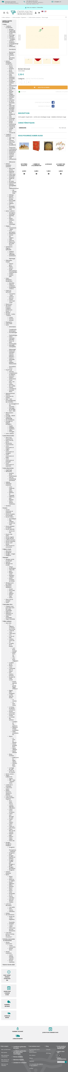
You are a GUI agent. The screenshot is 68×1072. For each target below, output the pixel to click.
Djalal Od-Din (11, 179)
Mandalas (11, 283)
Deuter (11, 589)
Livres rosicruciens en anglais (10, 447)
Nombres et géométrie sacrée (12, 57)
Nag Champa (11, 520)
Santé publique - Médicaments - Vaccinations (12, 363)
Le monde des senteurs (12, 718)
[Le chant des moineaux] (61, 146)
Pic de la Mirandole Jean (11, 103)
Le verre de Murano (13, 740)
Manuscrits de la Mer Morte (12, 243)
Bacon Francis (11, 66)
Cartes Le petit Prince (12, 827)
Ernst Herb (12, 590)
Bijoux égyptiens (11, 882)
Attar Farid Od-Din (12, 142)
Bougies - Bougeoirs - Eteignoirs (9, 844)
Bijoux (10, 736)
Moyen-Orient (11, 573)
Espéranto (12, 429)
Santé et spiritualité (12, 358)
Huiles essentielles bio (13, 733)
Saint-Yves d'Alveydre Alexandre (12, 107)
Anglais (11, 426)
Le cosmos (13, 700)
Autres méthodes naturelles (12, 338)
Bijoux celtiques (13, 748)
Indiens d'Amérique (12, 223)
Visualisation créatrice (12, 288)
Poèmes (11, 318)
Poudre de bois (10, 538)
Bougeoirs (8, 552)
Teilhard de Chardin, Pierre (12, 128)
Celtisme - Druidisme (12, 41)
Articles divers (11, 949)
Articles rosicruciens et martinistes (9, 939)
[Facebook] (60, 1055)
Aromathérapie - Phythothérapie (12, 334)
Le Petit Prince (13, 704)
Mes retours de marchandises (5, 1060)
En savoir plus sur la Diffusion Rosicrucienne (34, 1051)
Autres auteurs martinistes (12, 502)
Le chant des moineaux (60, 164)
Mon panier (4, 1052)
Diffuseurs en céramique (9, 614)
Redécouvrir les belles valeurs (13, 759)
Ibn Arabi (11, 181)
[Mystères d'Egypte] (24, 146)
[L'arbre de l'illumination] (36, 146)
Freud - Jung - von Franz (11, 381)
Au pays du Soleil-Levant (12, 678)
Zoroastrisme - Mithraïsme (12, 160)
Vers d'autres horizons (11, 674)
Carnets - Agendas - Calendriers (12, 806)
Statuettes (12, 911)
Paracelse (11, 100)
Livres (4, 24)
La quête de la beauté (11, 645)
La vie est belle (11, 637)
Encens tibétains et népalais (10, 527)
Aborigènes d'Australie (12, 213)
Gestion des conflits (12, 385)
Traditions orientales (8, 135)
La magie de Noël (11, 768)
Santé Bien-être (7, 604)
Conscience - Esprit (12, 294)
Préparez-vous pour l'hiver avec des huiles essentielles (10, 608)
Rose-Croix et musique (9, 600)
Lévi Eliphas (12, 88)
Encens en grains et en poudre (10, 514)
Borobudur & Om (12, 894)
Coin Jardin (12, 907)
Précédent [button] (19, 37)
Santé (7, 325)
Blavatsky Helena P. (11, 172)
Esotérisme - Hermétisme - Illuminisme (12, 49)
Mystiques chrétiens (12, 96)
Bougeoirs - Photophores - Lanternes (12, 849)
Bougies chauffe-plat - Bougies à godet (11, 862)
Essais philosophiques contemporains (12, 271)
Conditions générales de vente (19, 1047)
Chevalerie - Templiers (12, 38)
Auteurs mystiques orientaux (8, 165)
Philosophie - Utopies (9, 261)
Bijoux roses (10, 891)
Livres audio (9, 323)
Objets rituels (7, 549)
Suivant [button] (65, 37)
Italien (10, 430)
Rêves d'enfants (11, 755)
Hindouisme (12, 233)
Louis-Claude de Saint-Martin (11, 489)
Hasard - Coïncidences (12, 388)
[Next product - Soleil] (66, 17)
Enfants (8, 913)
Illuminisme (9, 471)
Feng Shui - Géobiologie (9, 417)
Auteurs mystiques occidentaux (9, 62)
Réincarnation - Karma (10, 413)
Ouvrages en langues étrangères (9, 423)
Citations (11, 251)
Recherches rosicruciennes (9, 443)
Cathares (11, 36)
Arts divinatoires (10, 420)
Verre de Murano (11, 899)
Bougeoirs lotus (12, 853)
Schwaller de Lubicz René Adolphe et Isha (12, 112)
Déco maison (11, 909)
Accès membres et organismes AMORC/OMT (61, 1047)
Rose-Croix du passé (9, 441)
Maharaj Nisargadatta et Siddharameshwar (12, 186)
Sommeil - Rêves (12, 390)
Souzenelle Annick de (12, 119)
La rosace (48, 164)
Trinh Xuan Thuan (12, 301)
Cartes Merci (11, 824)
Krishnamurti (12, 182)
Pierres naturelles (11, 897)
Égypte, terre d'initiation (12, 692)
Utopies (11, 273)
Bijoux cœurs (10, 877)
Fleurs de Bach (11, 341)
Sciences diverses (11, 297)
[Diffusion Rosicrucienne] (21, 13)
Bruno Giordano (11, 72)
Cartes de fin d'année (12, 771)
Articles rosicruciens (9, 943)
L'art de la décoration (9, 904)
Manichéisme (12, 150)
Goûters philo (11, 275)
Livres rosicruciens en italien (10, 456)
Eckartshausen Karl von (12, 86)
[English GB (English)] (42, 11)
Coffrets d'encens (10, 540)
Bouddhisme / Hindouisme (12, 146)
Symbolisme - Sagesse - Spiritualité (9, 248)
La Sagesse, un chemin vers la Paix (12, 627)
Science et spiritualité (8, 291)
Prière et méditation (12, 285)
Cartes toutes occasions (11, 811)
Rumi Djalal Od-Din (12, 201)
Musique (8, 312)
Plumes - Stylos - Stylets (11, 838)
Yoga (10, 157)
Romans (11, 320)
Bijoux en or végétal (11, 880)
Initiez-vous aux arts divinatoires (12, 929)
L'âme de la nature (9, 788)
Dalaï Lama (12, 174)
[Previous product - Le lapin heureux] (65, 17)
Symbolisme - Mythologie (12, 257)
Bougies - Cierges (10, 554)
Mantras (8, 562)
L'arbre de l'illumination (36, 164)
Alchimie (11, 29)
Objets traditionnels (9, 776)
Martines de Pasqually (11, 494)
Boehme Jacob (11, 69)
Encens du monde (12, 714)
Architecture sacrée (12, 33)
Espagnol (11, 427)
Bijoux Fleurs (10, 888)
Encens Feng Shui (10, 541)
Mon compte (4, 1046)
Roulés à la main (12, 523)
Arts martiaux (11, 139)
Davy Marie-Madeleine (12, 76)
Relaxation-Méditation (9, 586)
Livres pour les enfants (10, 397)
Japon (10, 571)
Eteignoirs (8, 555)
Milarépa (11, 195)
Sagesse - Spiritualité (12, 253)
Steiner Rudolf (11, 122)
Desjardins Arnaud (12, 79)
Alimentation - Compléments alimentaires (12, 329)
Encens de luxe (12, 531)
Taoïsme (11, 155)
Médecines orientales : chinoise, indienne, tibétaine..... (12, 353)
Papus (10, 98)
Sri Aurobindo (12, 205)
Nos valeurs (32, 1055)
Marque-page (11, 834)
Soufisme (11, 153)
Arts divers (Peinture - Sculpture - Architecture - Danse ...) (9, 308)
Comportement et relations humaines (12, 374)
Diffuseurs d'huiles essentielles (13, 729)
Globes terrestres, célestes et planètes (9, 792)
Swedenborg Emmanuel (12, 124)
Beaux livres (9, 304)
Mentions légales (18, 1059)
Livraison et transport (20, 1062)
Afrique (11, 567)
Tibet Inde (11, 569)
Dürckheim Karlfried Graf (12, 83)
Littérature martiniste (8, 484)
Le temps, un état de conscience (12, 708)
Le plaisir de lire (11, 663)
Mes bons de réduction (4, 1064)
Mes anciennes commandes (5, 1056)
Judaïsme (11, 240)
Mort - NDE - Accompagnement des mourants (10, 400)
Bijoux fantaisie (13, 751)
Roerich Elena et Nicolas (11, 198)
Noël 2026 (8, 623)
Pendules (11, 923)
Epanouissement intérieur (10, 394)
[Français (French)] (45, 11)
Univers (11, 299)
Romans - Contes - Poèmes (10, 314)
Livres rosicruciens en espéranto (10, 464)
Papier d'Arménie (10, 619)
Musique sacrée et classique (10, 560)
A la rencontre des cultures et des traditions (36, 1064)
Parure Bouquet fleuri (13, 745)
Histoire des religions (11, 236)
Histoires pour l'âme (13, 764)
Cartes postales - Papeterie (10, 798)
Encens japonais (10, 529)
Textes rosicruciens (12, 946)
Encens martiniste (11, 961)
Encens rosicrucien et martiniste (9, 511)
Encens (5, 508)
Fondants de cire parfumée (13, 724)
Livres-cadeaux (10, 433)
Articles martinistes (9, 952)
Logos (10, 592)
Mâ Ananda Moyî (13, 191)
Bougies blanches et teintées (12, 857)
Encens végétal (10, 537)
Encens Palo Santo (9, 534)
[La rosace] (48, 146)
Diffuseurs (8, 612)
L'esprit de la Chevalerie (9, 785)
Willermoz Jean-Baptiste (11, 498)
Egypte (11, 45)
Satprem (11, 203)
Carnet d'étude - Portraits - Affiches (11, 957)
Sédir (10, 117)
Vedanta (11, 156)
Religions (8, 226)
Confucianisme (12, 149)
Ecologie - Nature (10, 415)
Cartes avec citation (11, 821)
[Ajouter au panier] (24, 174)
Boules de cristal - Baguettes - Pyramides (12, 919)
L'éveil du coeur (11, 631)
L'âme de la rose (12, 634)
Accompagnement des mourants (12, 405)
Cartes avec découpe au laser (11, 816)
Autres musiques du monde (12, 579)
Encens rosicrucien (12, 712)
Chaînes (11, 902)
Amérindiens (12, 568)
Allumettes (8, 551)
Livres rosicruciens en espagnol (10, 452)
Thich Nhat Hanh (12, 208)
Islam (10, 239)
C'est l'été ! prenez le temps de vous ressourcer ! (10, 935)
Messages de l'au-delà (12, 408)
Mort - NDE (12, 411)
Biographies (9, 322)
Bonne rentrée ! (10, 774)
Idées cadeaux (7, 621)
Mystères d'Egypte (24, 164)
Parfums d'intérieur (8, 872)
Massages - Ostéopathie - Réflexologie (12, 347)
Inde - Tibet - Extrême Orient (12, 781)
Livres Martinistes (8, 468)
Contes (11, 317)
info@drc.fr (57, 2)
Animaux (11, 371)
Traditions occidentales (9, 26)
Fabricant (31, 1061)
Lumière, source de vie (11, 640)
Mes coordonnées (6, 1049)
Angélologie (12, 31)
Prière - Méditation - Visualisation (9, 280)
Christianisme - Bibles (12, 228)
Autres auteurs (11, 267)
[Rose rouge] (29, 61)
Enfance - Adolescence (12, 378)
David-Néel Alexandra (12, 176)
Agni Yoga (11, 137)
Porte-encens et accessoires (10, 546)
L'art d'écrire (9, 796)
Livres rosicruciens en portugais (10, 460)
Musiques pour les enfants (10, 583)
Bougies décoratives (12, 867)
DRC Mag (48, 1053)
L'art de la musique (13, 649)
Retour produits (18, 1056)
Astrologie (12, 35)
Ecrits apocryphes (12, 231)
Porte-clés (12, 840)
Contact (31, 1068)
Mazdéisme (12, 152)
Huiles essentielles (9, 616)
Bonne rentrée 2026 (9, 964)
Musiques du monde (9, 564)
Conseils (48, 1049)
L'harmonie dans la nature (12, 670)
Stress (10, 368)
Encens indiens (10, 517)
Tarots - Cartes (11, 925)
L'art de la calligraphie (13, 659)
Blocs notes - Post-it (11, 802)
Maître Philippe (11, 93)
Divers (10, 597)
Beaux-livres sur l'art (13, 654)
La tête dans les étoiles (11, 696)
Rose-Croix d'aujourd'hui (9, 438)
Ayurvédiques (12, 518)
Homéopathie (12, 344)
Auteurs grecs (11, 264)
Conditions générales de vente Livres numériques (19, 1052)
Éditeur (31, 1058)
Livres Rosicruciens (8, 435)
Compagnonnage (12, 43)
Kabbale (11, 53)
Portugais (11, 431)
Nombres (8, 505)
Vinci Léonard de (12, 132)
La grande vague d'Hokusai (13, 686)
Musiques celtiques (11, 576)
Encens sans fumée (9, 543)
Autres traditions (10, 211)
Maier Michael (11, 90)
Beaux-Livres (11, 666)
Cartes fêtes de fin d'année (12, 831)
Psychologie (9, 370)
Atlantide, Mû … (11, 216)
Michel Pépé (11, 595)
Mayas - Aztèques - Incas (12, 220)
